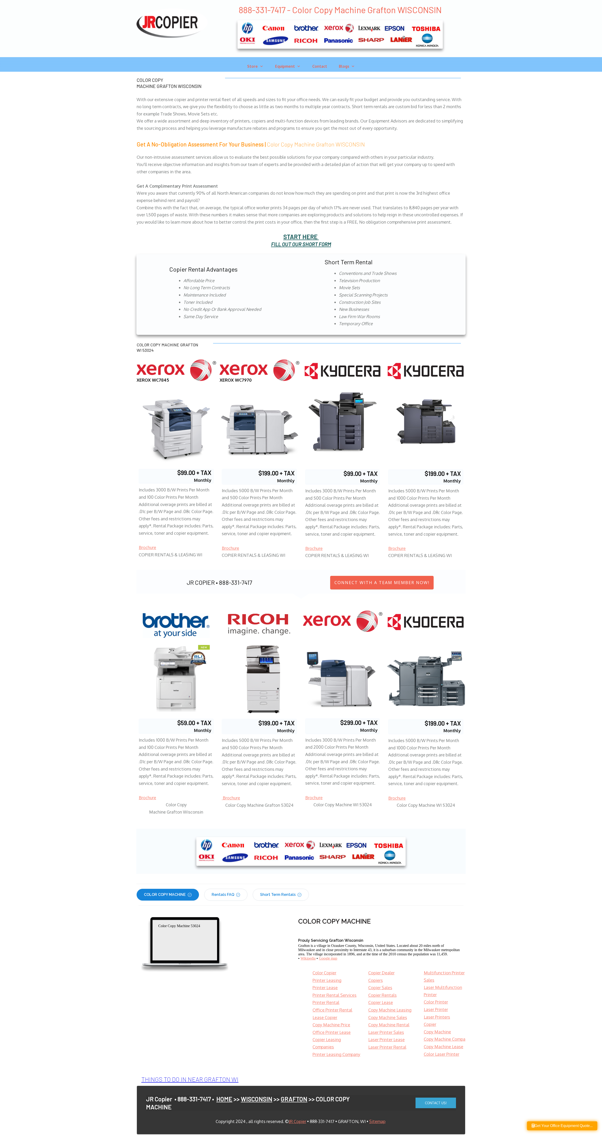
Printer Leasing (327, 980)
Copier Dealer (381, 972)
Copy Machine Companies (448, 1039)
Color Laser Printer (441, 1054)
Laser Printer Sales (386, 1032)
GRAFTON (294, 1099)
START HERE (300, 236)
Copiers (375, 980)
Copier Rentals (382, 995)
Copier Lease (380, 1002)
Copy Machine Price (331, 1024)
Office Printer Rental (332, 1009)
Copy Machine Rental (388, 1024)
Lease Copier (325, 1017)
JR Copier (297, 1121)
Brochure (147, 547)
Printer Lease (325, 987)
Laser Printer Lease (386, 1039)
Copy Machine (437, 1031)
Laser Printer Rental (387, 1047)
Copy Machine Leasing (390, 1009)
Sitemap (377, 1121)
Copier (430, 1024)
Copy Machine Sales (387, 1017)
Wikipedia (308, 958)
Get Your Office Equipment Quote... (564, 1126)
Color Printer (436, 1001)
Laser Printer (436, 1009)
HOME (224, 1099)
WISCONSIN (256, 1099)
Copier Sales (380, 987)
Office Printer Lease (332, 1032)
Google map (328, 958)
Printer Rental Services (334, 995)
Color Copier (324, 972)
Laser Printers (437, 1017)
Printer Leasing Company (336, 1054)
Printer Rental (326, 1002)
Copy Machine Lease (443, 1046)
